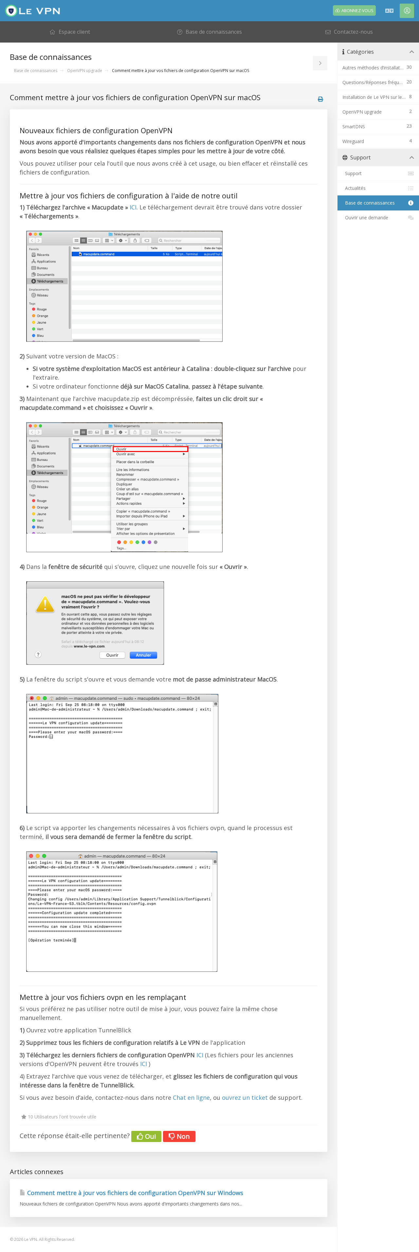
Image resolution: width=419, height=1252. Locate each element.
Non (182, 1136)
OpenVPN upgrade (84, 70)
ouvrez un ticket (245, 1097)
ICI (133, 207)
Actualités (354, 188)
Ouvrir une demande (365, 217)
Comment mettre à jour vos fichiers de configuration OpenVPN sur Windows (134, 1193)
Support (352, 173)
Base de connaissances (35, 70)
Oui (149, 1136)
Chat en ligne (191, 1097)
